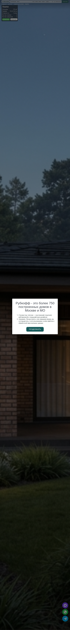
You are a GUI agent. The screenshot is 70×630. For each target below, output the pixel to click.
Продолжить (35, 329)
